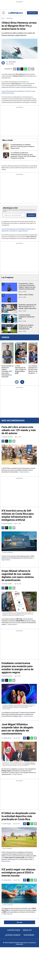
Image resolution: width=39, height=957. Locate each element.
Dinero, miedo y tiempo (26, 294)
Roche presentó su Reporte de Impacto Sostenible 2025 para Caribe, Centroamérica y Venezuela (8, 371)
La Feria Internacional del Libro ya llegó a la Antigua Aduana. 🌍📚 (20, 369)
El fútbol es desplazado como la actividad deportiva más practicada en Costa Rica (19, 816)
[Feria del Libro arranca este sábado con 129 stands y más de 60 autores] (19, 455)
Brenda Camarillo (8, 523)
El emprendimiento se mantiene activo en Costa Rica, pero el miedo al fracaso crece (22, 146)
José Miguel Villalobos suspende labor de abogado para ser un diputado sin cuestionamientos (17, 729)
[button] (32, 12)
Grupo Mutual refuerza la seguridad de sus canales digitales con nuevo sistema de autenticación (18, 575)
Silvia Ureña (12, 61)
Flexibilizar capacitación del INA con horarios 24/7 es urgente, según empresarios (27, 306)
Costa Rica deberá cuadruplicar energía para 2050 (26, 316)
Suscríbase (29, 935)
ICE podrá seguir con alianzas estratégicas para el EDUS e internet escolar (18, 872)
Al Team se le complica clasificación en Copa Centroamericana (26, 327)
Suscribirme (31, 215)
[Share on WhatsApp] (25, 69)
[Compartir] (32, 69)
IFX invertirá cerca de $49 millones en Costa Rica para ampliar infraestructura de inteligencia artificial (18, 515)
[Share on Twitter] (21, 69)
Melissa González (8, 437)
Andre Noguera (7, 823)
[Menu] (3, 13)
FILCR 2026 (6, 468)
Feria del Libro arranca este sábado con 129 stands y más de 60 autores (19, 430)
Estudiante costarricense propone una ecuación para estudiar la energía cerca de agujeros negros (17, 668)
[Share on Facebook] (18, 69)
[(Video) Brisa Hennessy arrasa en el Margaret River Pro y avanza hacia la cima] (19, 49)
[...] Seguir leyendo (23, 472)
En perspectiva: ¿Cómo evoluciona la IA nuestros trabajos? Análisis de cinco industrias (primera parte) (27, 286)
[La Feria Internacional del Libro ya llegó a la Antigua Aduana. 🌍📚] (21, 353)
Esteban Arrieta (7, 738)
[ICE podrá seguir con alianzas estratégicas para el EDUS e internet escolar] (19, 893)
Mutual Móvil (20, 621)
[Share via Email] (29, 69)
